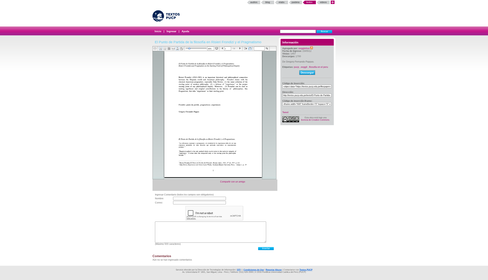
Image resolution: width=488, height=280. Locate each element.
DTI (239, 270)
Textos (309, 2)
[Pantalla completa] (217, 48)
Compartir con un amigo (232, 181)
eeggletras (304, 48)
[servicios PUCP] (333, 2)
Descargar (307, 72)
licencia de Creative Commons (315, 120)
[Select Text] (245, 48)
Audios (253, 2)
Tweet (285, 112)
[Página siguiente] (240, 48)
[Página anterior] (222, 48)
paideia (295, 2)
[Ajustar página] (177, 48)
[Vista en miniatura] (169, 48)
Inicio (158, 31)
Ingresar (171, 31)
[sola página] (160, 48)
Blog (267, 2)
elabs (281, 2)
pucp (296, 67)
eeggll (304, 67)
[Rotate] (182, 48)
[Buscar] (267, 48)
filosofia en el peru (318, 67)
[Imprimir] (155, 48)
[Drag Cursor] (250, 48)
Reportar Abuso (274, 270)
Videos (323, 2)
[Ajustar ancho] (173, 48)
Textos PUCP (305, 270)
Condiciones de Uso (254, 270)
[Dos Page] (165, 48)
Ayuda (185, 31)
